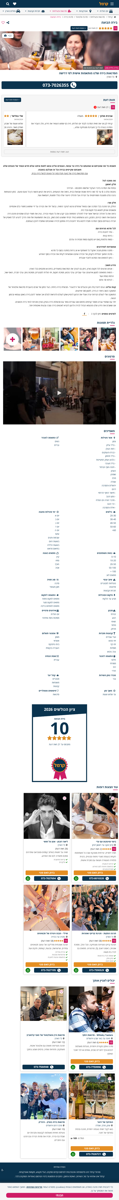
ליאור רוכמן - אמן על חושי (56, 841)
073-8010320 (96, 878)
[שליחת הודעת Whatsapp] (76, 878)
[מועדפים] (14, 4)
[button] (3, 49)
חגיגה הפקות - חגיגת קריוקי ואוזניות (99, 933)
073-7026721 (93, 1154)
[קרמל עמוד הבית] (99, 4)
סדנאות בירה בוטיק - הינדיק (52, 1122)
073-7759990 (93, 1067)
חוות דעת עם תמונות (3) (93, 67)
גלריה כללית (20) (111, 67)
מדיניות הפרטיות (34, 1186)
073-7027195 (48, 970)
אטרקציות (83, 11)
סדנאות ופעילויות (59, 11)
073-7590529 (96, 970)
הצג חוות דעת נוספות (59, 151)
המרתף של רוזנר (105, 1122)
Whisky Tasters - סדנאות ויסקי (97, 1035)
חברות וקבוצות (34, 11)
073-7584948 (41, 1067)
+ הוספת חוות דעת (79, 28)
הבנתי (59, 1195)
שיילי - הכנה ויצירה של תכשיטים (52, 933)
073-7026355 (56, 85)
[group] (70, 129)
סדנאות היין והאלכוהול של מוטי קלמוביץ (46, 1035)
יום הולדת (104, 11)
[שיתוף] (7, 22)
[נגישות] (2, 1170)
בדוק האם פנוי (95, 872)
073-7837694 (48, 878)
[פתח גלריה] (12, 339)
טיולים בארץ (10, 11)
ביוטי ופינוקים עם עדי (106, 841)
